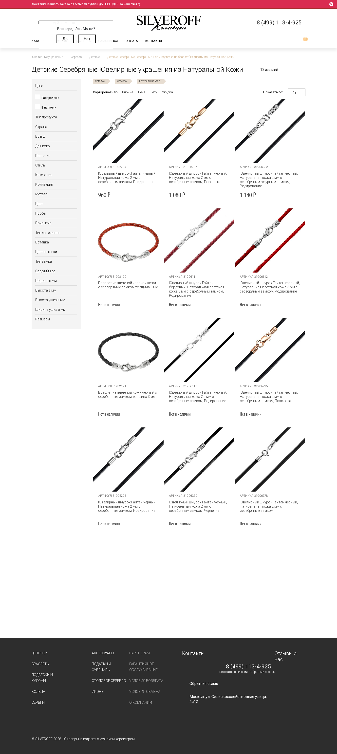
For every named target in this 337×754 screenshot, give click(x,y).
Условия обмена (144, 692)
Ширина (127, 92)
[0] (301, 41)
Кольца (38, 692)
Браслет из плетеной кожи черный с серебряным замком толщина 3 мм (127, 394)
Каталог (38, 41)
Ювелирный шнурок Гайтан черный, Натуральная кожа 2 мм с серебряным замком (269, 506)
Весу (153, 92)
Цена (142, 92)
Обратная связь (203, 683)
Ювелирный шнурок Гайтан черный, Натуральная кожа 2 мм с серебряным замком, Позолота (198, 177)
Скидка (167, 92)
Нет (87, 39)
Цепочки (39, 653)
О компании (140, 702)
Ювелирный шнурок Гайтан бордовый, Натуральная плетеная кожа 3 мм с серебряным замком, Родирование (196, 289)
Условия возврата (146, 681)
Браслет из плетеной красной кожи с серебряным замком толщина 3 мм (128, 285)
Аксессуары (103, 653)
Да (65, 39)
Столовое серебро (109, 681)
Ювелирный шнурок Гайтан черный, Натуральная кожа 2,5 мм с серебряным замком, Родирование (198, 396)
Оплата (132, 41)
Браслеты (40, 664)
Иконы (98, 692)
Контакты (153, 41)
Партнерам (139, 653)
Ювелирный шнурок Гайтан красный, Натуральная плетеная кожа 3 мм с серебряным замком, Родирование (270, 287)
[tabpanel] (128, 131)
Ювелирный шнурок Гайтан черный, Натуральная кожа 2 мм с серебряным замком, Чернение (198, 506)
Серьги (38, 702)
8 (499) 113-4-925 (248, 667)
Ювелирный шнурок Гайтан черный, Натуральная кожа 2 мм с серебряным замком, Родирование (127, 177)
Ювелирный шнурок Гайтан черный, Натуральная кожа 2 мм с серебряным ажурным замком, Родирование (269, 179)
